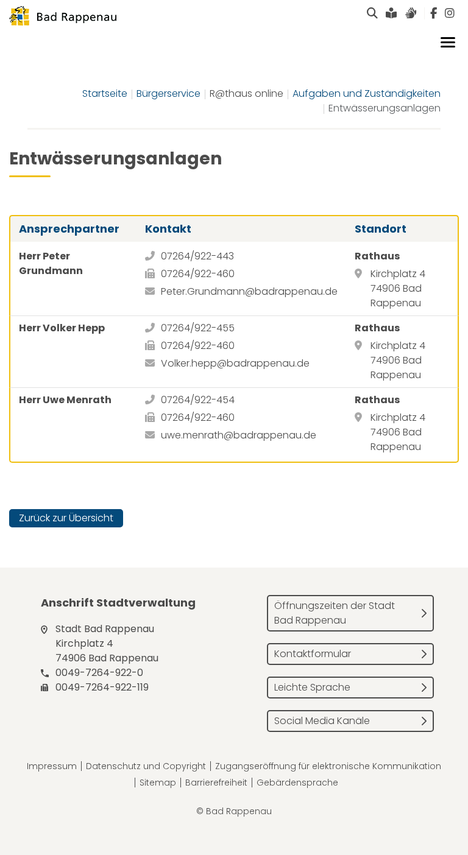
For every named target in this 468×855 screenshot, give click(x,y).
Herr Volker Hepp (62, 328)
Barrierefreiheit (216, 782)
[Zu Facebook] (433, 13)
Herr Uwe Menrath (65, 400)
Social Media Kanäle (322, 721)
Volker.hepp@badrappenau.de (235, 363)
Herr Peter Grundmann (51, 263)
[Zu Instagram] (449, 13)
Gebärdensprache (297, 782)
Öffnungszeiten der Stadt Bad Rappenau (334, 613)
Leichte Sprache (312, 687)
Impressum (52, 766)
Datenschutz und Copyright (146, 766)
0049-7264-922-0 (99, 673)
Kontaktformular (312, 654)
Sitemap (158, 782)
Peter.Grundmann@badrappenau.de (249, 291)
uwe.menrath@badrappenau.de (238, 435)
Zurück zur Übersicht (66, 518)
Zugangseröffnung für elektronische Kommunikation (328, 766)
